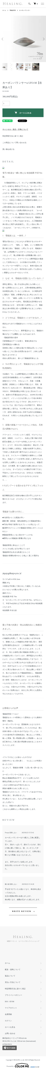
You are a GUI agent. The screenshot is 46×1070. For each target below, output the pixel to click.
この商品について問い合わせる (14, 143)
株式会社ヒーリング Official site (14, 1038)
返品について (10, 976)
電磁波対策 (13, 10)
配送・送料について (12, 969)
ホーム (4, 10)
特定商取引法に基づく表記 (12, 136)
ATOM (11, 1001)
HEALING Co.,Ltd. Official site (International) (19, 1041)
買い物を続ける (8, 149)
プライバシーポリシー (13, 995)
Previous (3, 39)
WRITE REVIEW (21, 911)
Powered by (10, 1066)
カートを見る (10, 1027)
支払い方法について (12, 982)
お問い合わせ (10, 1033)
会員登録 (8, 1014)
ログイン (8, 1021)
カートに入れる (25, 113)
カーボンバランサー (24, 10)
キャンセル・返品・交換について (15, 129)
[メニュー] (42, 3)
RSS (6, 1001)
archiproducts (7, 1044)
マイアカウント (11, 1008)
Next (43, 39)
